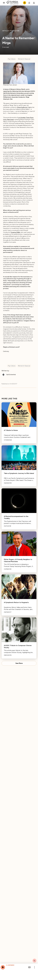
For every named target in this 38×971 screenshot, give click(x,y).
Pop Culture (11, 59)
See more (19, 663)
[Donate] (24, 2)
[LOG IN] (34, 2)
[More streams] (29, 967)
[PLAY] (3, 967)
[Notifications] (29, 2)
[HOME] (13, 3)
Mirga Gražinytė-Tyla (23, 107)
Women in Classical (24, 59)
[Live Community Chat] (34, 961)
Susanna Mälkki (15, 232)
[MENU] (4, 2)
